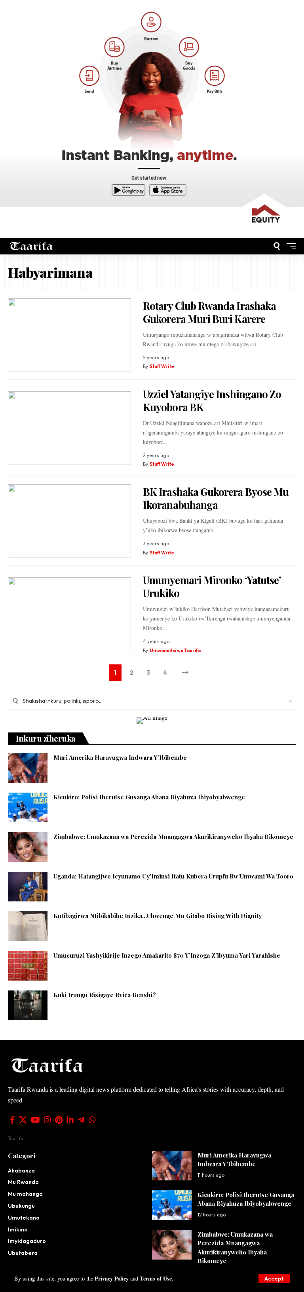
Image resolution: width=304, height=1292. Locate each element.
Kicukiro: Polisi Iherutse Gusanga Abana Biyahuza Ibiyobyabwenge (149, 797)
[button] (274, 1278)
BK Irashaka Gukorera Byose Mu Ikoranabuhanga (216, 498)
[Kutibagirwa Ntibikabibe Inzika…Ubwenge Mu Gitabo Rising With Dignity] (28, 926)
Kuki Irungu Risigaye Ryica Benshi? (104, 995)
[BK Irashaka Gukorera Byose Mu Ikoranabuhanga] (69, 521)
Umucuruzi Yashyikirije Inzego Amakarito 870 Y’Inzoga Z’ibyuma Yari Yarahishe (166, 955)
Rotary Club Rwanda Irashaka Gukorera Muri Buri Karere (209, 312)
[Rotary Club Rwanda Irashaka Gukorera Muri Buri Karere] (69, 335)
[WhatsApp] (92, 1120)
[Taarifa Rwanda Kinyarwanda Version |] (31, 246)
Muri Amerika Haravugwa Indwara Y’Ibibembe (120, 757)
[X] (23, 1120)
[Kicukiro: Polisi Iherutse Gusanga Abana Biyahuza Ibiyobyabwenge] (28, 807)
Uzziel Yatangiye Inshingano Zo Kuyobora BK (212, 400)
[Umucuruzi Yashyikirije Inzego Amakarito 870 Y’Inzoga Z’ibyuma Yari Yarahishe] (28, 966)
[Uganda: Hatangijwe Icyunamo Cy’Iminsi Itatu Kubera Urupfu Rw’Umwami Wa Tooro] (28, 886)
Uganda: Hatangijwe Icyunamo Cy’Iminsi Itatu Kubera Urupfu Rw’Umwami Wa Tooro (173, 876)
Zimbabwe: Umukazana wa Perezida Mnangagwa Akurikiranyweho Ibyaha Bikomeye (173, 836)
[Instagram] (47, 1120)
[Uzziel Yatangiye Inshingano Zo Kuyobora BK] (69, 428)
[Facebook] (12, 1120)
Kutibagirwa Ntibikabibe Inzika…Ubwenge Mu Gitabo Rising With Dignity (157, 916)
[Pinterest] (59, 1120)
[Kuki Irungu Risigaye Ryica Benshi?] (28, 1005)
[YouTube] (35, 1120)
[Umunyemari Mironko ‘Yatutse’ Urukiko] (69, 614)
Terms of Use (156, 1278)
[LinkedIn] (70, 1120)
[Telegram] (81, 1120)
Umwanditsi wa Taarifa (175, 650)
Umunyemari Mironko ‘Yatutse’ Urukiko (212, 586)
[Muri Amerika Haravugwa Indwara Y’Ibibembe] (28, 768)
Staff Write (162, 366)
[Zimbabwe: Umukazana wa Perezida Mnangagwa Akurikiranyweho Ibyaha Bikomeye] (28, 847)
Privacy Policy (112, 1278)
